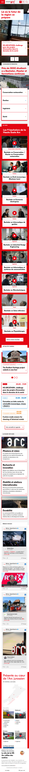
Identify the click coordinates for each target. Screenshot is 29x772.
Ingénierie (6, 725)
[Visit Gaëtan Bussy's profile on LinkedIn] (5, 549)
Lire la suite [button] (6, 554)
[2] (14, 377)
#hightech (12, 551)
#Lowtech (6, 551)
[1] (12, 377)
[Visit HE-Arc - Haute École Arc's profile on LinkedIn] (4, 529)
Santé (5, 726)
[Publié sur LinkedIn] (25, 529)
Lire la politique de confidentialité (8, 765)
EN (23, 2)
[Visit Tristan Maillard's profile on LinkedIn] (5, 657)
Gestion (5, 723)
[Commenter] (6, 558)
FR (20, 2)
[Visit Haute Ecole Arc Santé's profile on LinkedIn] (5, 614)
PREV (12, 59)
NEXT (17, 59)
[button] (2, 2)
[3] (17, 377)
